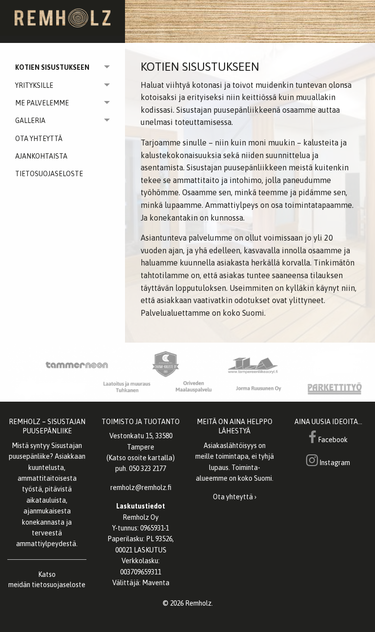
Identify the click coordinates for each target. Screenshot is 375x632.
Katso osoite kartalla (140, 458)
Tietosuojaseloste (49, 174)
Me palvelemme (42, 103)
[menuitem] (62, 138)
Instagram (334, 463)
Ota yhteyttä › (234, 497)
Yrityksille (34, 85)
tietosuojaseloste (58, 585)
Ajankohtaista (41, 156)
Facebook (332, 440)
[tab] (62, 67)
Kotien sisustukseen (52, 67)
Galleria (30, 120)
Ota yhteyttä (38, 139)
